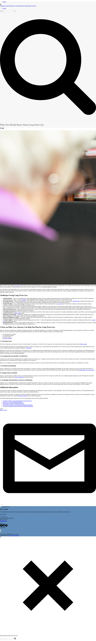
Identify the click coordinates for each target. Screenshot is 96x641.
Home (4, 1)
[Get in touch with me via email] (49, 504)
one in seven (17, 285)
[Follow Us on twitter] (6, 526)
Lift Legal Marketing (14, 535)
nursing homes (76, 301)
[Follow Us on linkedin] (3, 526)
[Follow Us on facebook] (1, 526)
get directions (3, 521)
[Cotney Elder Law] (18, 5)
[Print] (3, 128)
